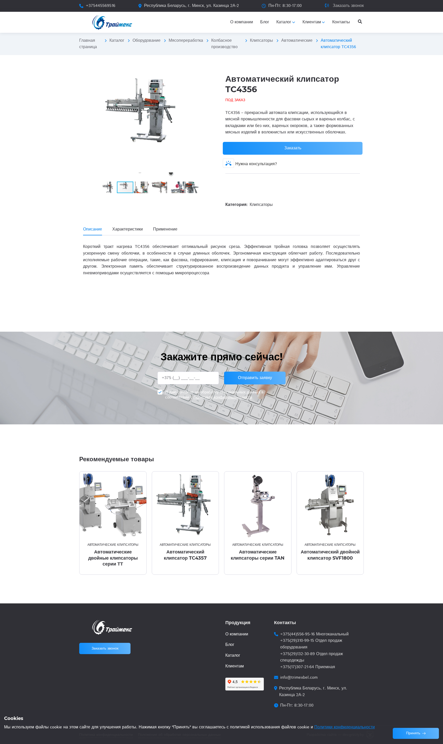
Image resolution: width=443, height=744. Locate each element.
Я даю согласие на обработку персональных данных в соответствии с (214, 395)
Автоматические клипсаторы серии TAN (258, 555)
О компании (236, 634)
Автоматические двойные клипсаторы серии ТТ (113, 558)
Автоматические (297, 41)
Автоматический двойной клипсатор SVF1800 (330, 555)
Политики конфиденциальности (344, 727)
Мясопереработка (186, 41)
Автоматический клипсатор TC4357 (185, 555)
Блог (229, 645)
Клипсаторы (261, 41)
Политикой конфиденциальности (223, 397)
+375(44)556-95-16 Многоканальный (314, 634)
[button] (213, 78)
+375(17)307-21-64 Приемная (307, 667)
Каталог (116, 41)
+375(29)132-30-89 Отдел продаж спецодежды (311, 657)
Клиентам (234, 666)
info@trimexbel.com (299, 677)
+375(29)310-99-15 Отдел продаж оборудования (311, 644)
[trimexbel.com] (112, 22)
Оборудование (146, 41)
